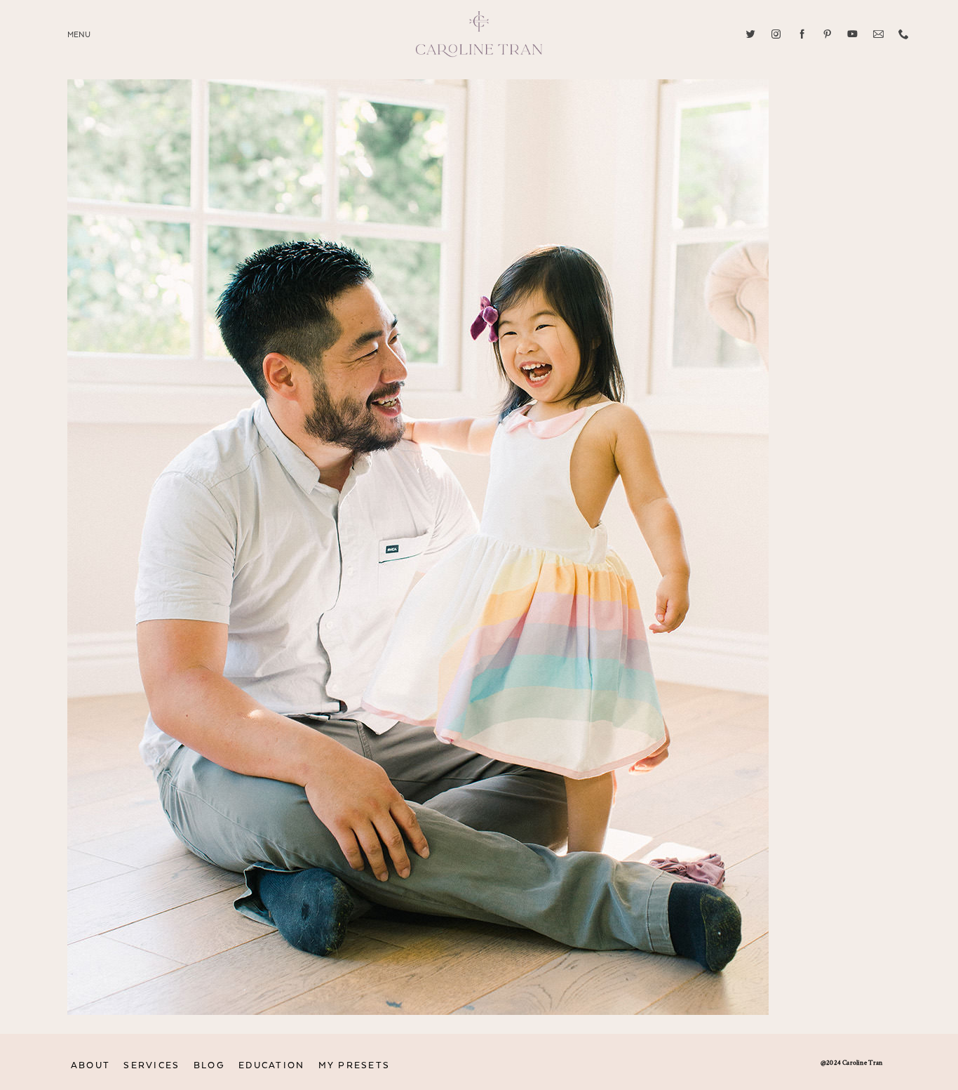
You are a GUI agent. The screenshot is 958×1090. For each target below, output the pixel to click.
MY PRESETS (354, 1066)
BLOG (209, 1066)
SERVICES (151, 1066)
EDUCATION (271, 1066)
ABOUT (90, 1066)
